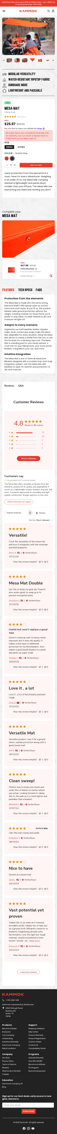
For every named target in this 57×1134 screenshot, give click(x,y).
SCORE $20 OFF (28, 590)
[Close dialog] (52, 539)
